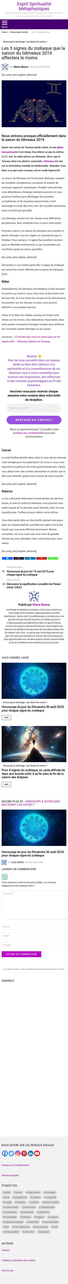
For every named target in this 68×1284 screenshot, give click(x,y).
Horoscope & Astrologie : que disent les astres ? (25, 702)
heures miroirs (11, 1207)
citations (36, 1197)
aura (7, 1197)
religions (40, 1217)
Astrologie (50, 1192)
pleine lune (44, 1212)
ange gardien (34, 1192)
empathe (21, 1202)
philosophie (27, 1212)
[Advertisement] (34, 1019)
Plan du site (8, 1270)
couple (8, 1202)
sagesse (54, 1217)
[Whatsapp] (53, 558)
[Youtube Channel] (37, 1153)
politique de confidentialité (28, 432)
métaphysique (47, 1207)
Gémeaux (49, 161)
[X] (18, 558)
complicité (51, 1197)
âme (55, 1227)
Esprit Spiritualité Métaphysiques (34, 6)
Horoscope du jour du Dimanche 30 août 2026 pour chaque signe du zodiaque (33, 708)
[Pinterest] (41, 558)
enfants (34, 1202)
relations (26, 1217)
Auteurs (6, 1250)
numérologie (11, 1212)
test (7, 1227)
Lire (6, 717)
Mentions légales (10, 1175)
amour (19, 1192)
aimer (7, 1192)
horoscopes (29, 1207)
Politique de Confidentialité (15, 1165)
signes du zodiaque (14, 1222)
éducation (44, 1232)
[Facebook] (7, 558)
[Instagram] (18, 1153)
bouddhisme (21, 1197)
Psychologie (10, 1217)
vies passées (41, 1227)
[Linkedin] (30, 558)
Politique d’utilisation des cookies (18, 1260)
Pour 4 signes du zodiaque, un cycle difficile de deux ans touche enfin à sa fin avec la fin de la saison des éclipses (33, 773)
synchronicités (51, 1222)
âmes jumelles (12, 1232)
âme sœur (29, 1232)
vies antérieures (22, 1227)
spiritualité (34, 1222)
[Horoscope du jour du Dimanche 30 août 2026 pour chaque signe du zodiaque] (34, 681)
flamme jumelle (51, 1202)
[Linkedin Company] (31, 1153)
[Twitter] (11, 1153)
